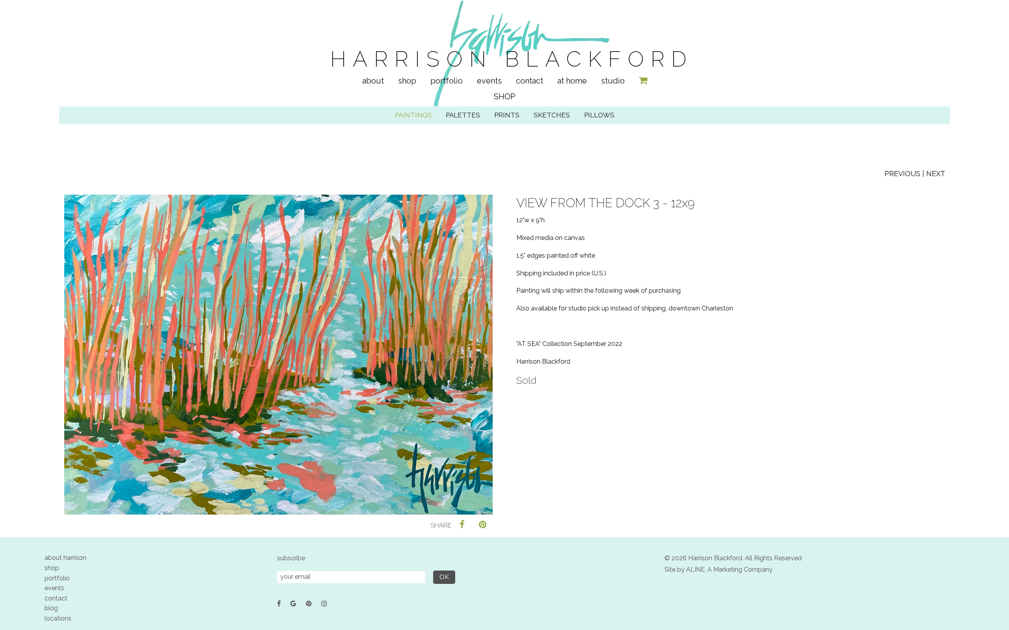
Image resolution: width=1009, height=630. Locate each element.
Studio (613, 80)
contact (56, 598)
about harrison (65, 557)
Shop (407, 80)
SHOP (505, 96)
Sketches (552, 115)
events (54, 588)
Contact (529, 80)
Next (935, 173)
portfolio (57, 578)
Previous (902, 173)
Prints (506, 115)
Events (489, 80)
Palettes (463, 115)
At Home (572, 80)
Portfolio (446, 80)
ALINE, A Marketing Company (729, 569)
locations (58, 618)
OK (444, 577)
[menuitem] (373, 81)
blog (51, 608)
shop (52, 568)
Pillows (599, 115)
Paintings (413, 115)
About (373, 80)
